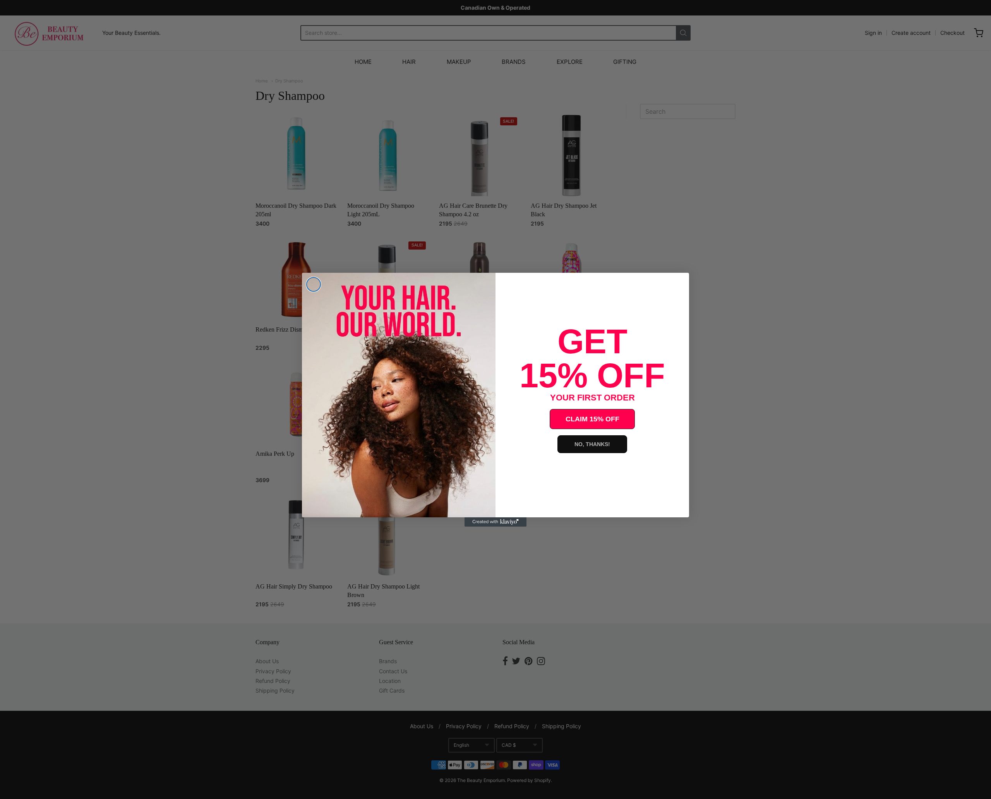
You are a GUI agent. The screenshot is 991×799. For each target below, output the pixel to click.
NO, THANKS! (592, 444)
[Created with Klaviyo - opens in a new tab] (495, 522)
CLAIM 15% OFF (592, 419)
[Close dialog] (314, 284)
